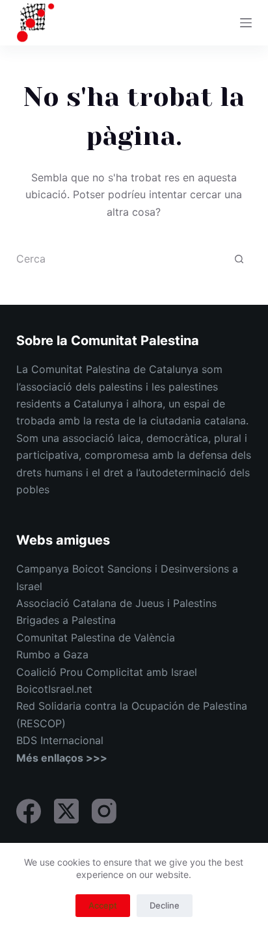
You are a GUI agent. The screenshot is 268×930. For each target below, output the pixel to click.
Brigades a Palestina (66, 620)
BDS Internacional (59, 740)
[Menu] (246, 23)
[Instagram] (104, 811)
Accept (102, 905)
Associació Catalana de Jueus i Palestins (116, 603)
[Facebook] (28, 811)
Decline (165, 905)
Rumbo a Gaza (52, 654)
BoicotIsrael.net (54, 688)
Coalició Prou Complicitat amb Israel (106, 671)
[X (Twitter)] (66, 811)
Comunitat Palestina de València (95, 637)
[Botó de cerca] (239, 259)
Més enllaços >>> (61, 757)
